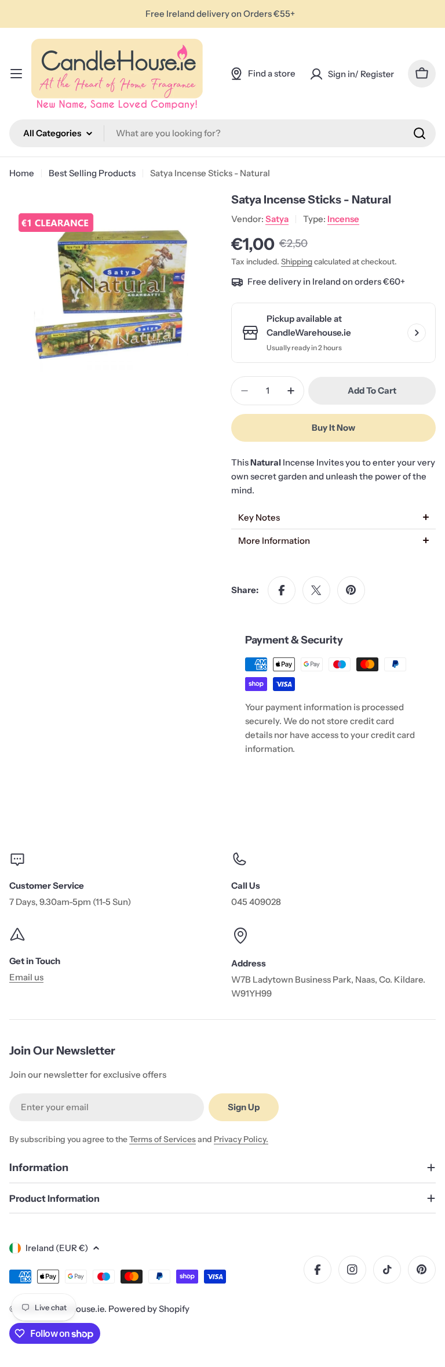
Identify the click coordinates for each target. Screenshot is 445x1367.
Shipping (296, 261)
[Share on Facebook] (282, 590)
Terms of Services (162, 1139)
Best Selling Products (92, 173)
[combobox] (222, 133)
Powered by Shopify (148, 1308)
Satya (277, 218)
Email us (26, 977)
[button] (333, 517)
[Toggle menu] (16, 74)
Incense (343, 218)
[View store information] (416, 332)
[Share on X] (316, 590)
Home (21, 173)
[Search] (419, 133)
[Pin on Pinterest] (351, 590)
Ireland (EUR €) (56, 1247)
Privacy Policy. (241, 1139)
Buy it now (333, 427)
